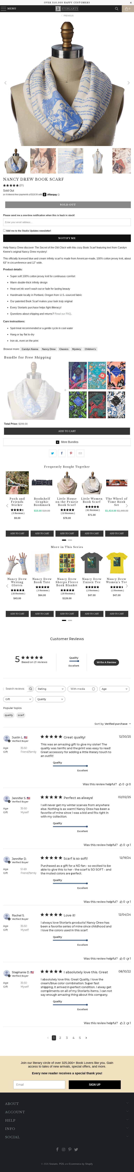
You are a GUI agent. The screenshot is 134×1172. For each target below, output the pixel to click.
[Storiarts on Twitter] (76, 1150)
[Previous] (6, 83)
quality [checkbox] (9, 715)
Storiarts (53, 1164)
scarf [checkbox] (21, 715)
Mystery (76, 349)
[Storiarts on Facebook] (57, 1150)
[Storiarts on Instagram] (63, 1150)
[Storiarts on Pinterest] (70, 1150)
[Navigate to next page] (86, 1037)
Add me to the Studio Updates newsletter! (28, 230)
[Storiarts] (67, 8)
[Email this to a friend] (80, 453)
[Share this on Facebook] (62, 453)
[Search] (116, 8)
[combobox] (51, 689)
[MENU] (2, 8)
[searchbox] (15, 689)
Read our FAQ (63, 313)
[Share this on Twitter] (52, 453)
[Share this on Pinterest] (71, 453)
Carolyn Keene (30, 349)
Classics (63, 349)
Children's (90, 349)
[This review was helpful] (120, 784)
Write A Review (106, 662)
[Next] (128, 83)
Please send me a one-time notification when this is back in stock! (39, 215)
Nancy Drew (48, 349)
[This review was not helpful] (127, 784)
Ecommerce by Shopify (81, 1164)
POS (61, 1164)
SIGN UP (94, 1084)
